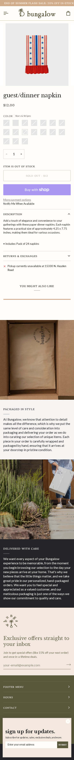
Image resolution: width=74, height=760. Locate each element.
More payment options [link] (17, 199)
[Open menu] (9, 13)
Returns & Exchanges (20, 256)
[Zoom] (13, 78)
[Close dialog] (68, 721)
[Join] (67, 664)
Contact (10, 707)
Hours (8, 697)
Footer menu (13, 686)
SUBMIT (62, 745)
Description (12, 214)
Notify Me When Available (18, 203)
